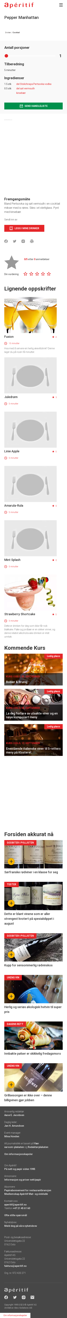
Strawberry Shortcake (19, 614)
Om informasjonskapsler (18, 1154)
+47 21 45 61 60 (21, 1208)
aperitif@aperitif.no (15, 1204)
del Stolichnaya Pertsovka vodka (33, 84)
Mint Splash (12, 560)
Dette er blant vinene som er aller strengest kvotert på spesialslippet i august (29, 918)
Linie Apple (11, 451)
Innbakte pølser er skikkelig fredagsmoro (32, 1053)
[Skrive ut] (31, 241)
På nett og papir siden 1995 (19, 1169)
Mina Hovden (11, 1136)
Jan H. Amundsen (14, 1125)
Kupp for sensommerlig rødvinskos (28, 965)
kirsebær (21, 93)
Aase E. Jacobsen (14, 1115)
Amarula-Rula (13, 505)
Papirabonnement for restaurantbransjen (27, 1190)
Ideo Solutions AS (23, 1308)
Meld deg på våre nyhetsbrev (20, 1226)
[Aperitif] (19, 5)
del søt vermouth (25, 88)
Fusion (9, 336)
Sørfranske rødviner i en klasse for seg (31, 872)
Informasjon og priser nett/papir (22, 1179)
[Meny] (61, 5)
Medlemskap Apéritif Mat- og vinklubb (26, 1194)
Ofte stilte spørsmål (15, 1215)
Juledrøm (11, 397)
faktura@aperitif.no (15, 1266)
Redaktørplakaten (38, 1147)
